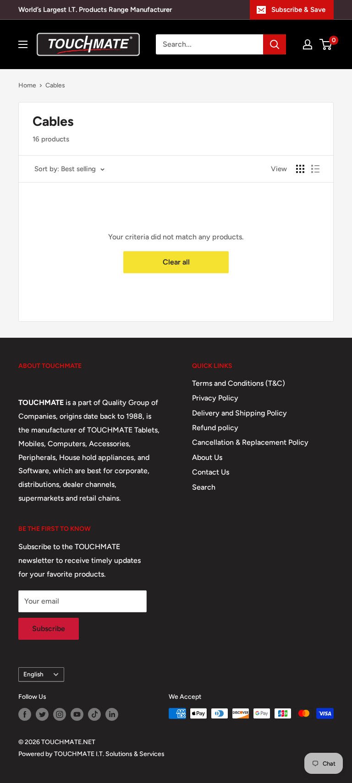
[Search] (274, 44)
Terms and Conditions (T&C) (238, 383)
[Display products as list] (315, 169)
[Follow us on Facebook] (24, 714)
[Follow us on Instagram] (59, 714)
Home (27, 85)
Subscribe (48, 628)
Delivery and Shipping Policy (239, 413)
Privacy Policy (215, 398)
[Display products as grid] (300, 169)
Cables (55, 85)
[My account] (307, 44)
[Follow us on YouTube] (77, 714)
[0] (326, 44)
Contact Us (210, 472)
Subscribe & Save (298, 9)
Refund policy (215, 427)
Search (203, 487)
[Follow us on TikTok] (94, 714)
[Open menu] (23, 44)
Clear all (176, 262)
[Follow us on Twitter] (42, 714)
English (33, 674)
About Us (207, 457)
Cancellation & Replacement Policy (250, 442)
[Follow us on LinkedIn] (111, 714)
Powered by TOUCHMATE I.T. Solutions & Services (91, 754)
